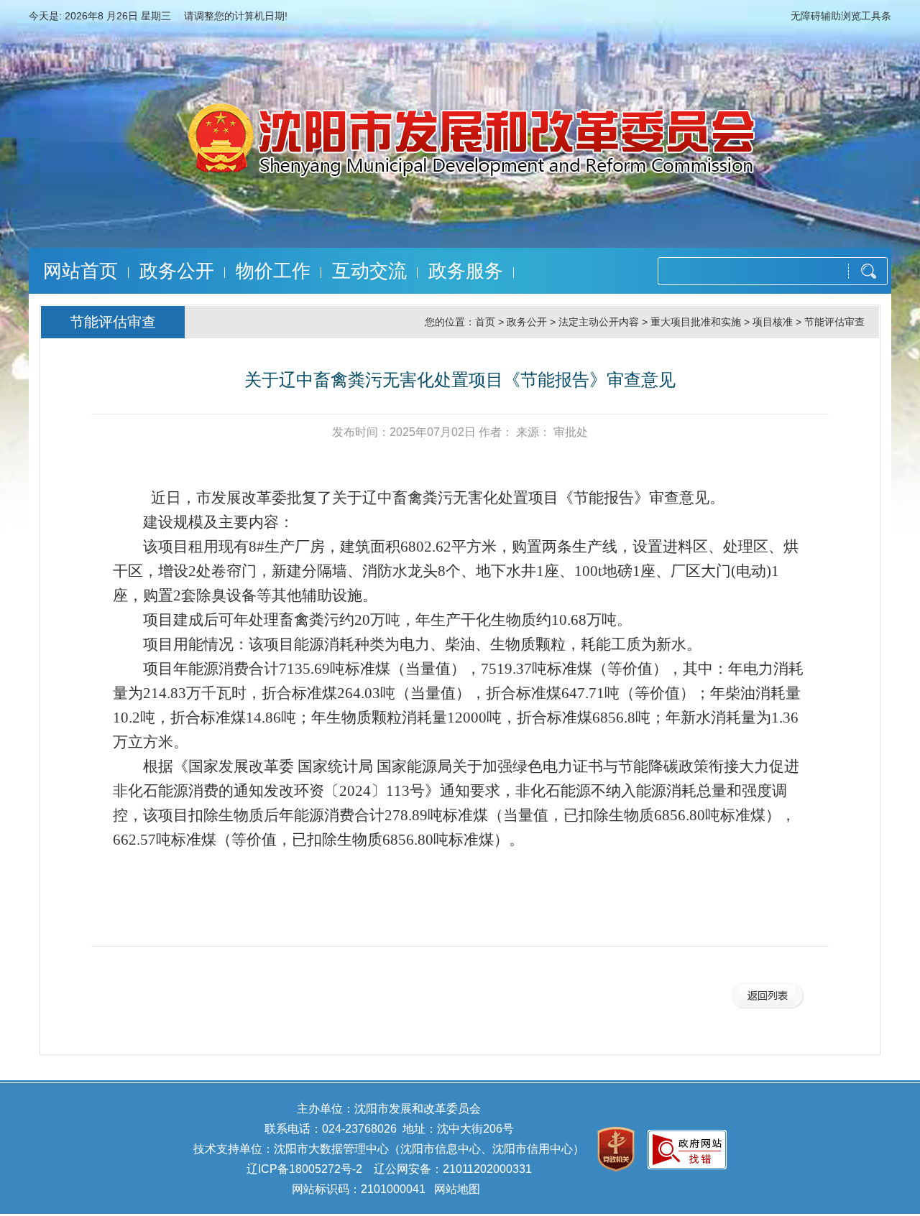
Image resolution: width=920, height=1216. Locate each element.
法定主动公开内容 (598, 322)
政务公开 (176, 271)
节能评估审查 (834, 322)
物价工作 (273, 271)
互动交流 (369, 271)
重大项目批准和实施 (695, 322)
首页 (485, 322)
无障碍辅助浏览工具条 (841, 16)
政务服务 (465, 271)
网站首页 (80, 271)
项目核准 (773, 322)
